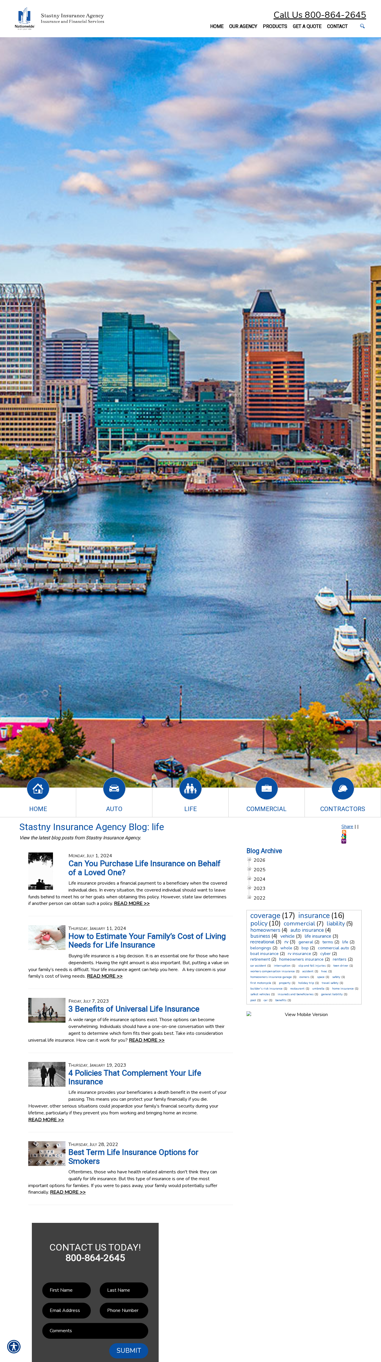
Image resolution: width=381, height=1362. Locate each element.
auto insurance (307, 930)
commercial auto (333, 948)
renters (339, 959)
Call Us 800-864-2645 (320, 15)
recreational (262, 942)
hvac (324, 971)
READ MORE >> (132, 903)
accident (307, 971)
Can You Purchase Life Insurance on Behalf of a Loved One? (144, 868)
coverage (265, 916)
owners (304, 977)
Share (347, 826)
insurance (314, 916)
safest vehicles (260, 994)
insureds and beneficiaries (295, 994)
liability (336, 924)
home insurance (343, 989)
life (345, 942)
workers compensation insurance (272, 971)
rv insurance (299, 953)
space (320, 977)
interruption (282, 966)
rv (286, 942)
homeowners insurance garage (271, 977)
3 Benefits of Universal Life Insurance (133, 1009)
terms (327, 942)
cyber (325, 953)
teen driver (340, 966)
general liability (332, 994)
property (285, 983)
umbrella (318, 989)
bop (305, 948)
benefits (280, 1000)
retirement (260, 959)
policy (259, 923)
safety (336, 977)
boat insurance (264, 953)
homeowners (265, 930)
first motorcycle (260, 983)
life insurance (318, 936)
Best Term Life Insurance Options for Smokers (133, 1156)
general (306, 942)
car (266, 1000)
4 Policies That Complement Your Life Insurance (134, 1077)
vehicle (287, 936)
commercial (299, 924)
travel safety (330, 983)
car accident (258, 966)
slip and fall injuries (312, 966)
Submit (129, 1350)
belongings (260, 948)
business (260, 936)
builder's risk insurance (266, 989)
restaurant (297, 989)
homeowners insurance (301, 959)
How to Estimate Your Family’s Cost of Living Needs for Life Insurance (147, 940)
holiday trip (306, 983)
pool (253, 1000)
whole (286, 948)
